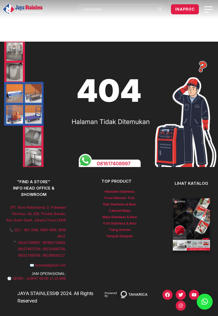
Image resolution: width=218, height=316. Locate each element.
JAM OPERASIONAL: (49, 273)
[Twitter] (181, 295)
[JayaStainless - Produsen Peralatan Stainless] (23, 9)
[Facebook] (167, 295)
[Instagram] (181, 306)
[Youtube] (194, 295)
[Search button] (160, 9)
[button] (205, 302)
